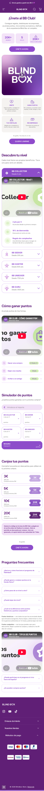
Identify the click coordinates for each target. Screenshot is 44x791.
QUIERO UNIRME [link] (22, 141)
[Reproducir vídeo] (22, 75)
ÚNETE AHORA (22, 49)
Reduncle (30, 787)
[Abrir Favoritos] (4, 787)
